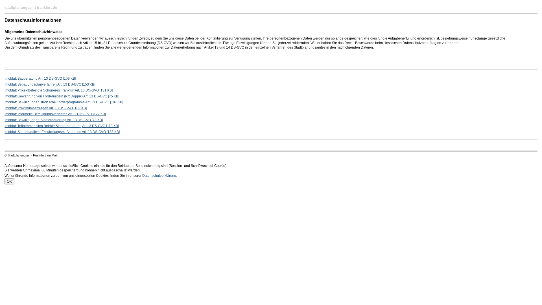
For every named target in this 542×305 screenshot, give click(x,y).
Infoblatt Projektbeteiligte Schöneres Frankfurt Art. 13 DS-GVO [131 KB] (59, 90)
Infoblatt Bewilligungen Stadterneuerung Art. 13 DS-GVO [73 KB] (54, 120)
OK (9, 181)
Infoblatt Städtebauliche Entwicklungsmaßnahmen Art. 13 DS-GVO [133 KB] (62, 132)
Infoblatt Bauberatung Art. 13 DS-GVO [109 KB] (40, 78)
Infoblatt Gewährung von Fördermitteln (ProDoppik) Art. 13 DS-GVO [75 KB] (62, 96)
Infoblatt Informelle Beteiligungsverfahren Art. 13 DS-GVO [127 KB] (55, 114)
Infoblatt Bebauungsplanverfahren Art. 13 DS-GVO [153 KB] (50, 84)
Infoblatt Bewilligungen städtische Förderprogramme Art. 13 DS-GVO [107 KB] (64, 102)
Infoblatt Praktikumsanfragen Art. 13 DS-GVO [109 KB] (46, 108)
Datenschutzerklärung (159, 176)
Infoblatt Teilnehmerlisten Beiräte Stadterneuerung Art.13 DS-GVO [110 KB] (62, 126)
